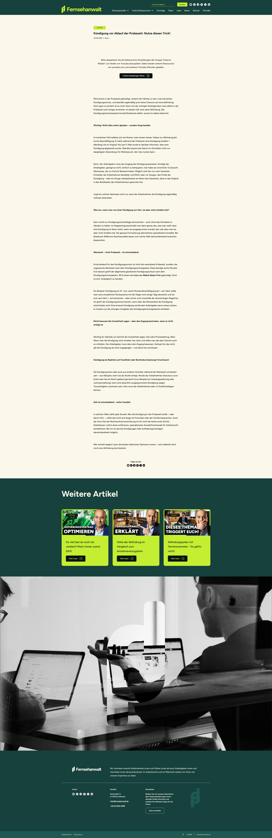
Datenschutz (67, 835)
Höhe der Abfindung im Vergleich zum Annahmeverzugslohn (131, 547)
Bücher (196, 10)
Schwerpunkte (119, 10)
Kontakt (206, 10)
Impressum (78, 835)
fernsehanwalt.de (203, 835)
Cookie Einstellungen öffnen (134, 76)
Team (170, 10)
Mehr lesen (73, 559)
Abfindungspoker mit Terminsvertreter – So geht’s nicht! (184, 547)
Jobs (178, 10)
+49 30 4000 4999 (117, 806)
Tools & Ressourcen (141, 10)
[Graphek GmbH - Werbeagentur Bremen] (183, 835)
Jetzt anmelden (155, 811)
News (187, 10)
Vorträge (161, 10)
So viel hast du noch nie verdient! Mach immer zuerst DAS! (83, 547)
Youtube (99, 27)
